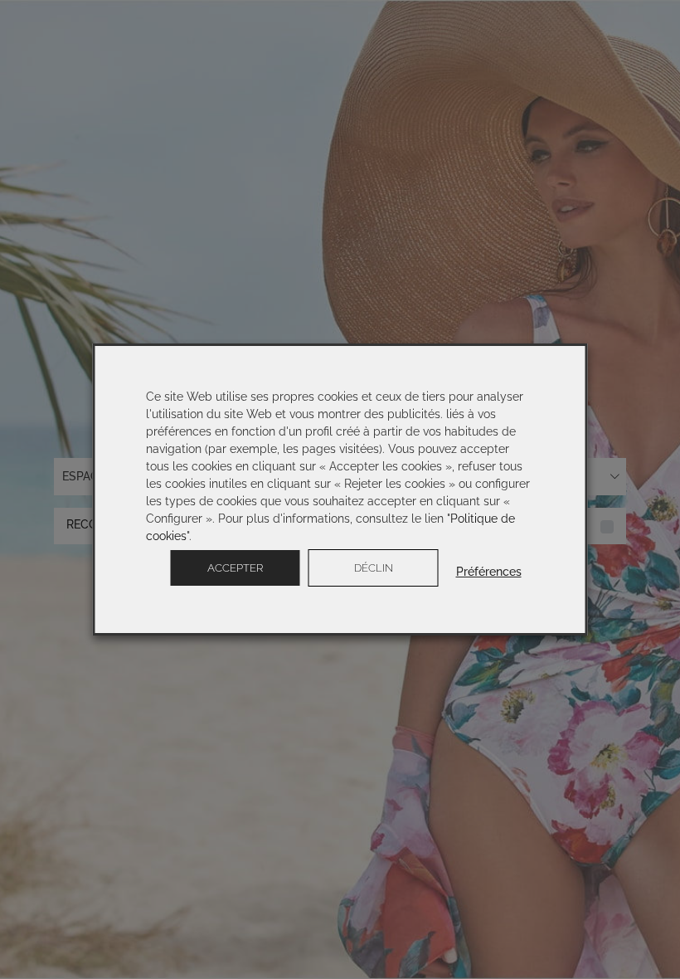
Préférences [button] (489, 571)
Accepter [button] (235, 568)
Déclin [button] (373, 568)
